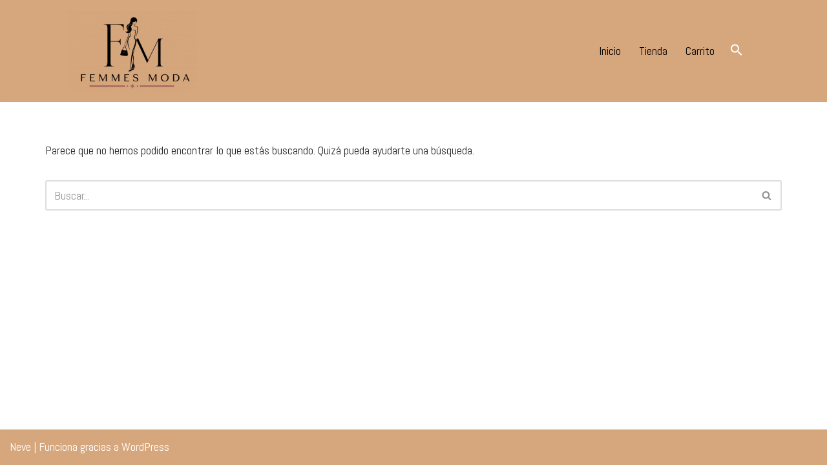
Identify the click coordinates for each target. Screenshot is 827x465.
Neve (20, 446)
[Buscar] (767, 195)
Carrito (700, 50)
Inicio (610, 50)
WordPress (145, 446)
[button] (736, 49)
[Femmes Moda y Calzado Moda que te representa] (132, 51)
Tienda (653, 50)
